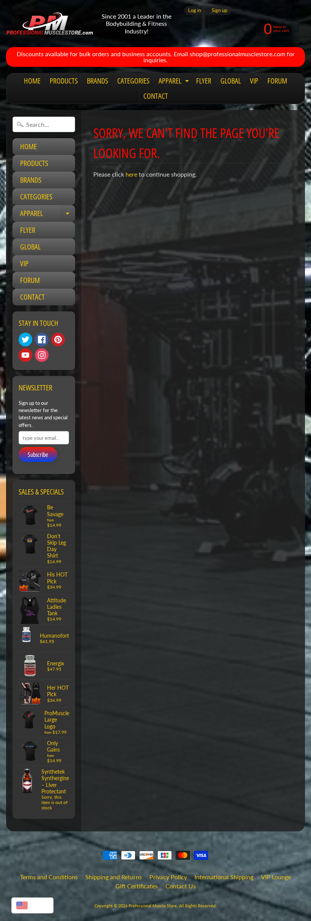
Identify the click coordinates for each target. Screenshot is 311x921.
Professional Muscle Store (153, 905)
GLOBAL (230, 81)
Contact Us (180, 885)
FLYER (203, 81)
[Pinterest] (58, 339)
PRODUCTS (64, 81)
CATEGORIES (133, 81)
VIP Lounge (276, 876)
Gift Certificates (136, 885)
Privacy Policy (168, 876)
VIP (254, 81)
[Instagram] (42, 355)
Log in (194, 10)
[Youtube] (25, 355)
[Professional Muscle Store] (49, 24)
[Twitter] (25, 339)
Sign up (219, 10)
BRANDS (97, 81)
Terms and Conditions (49, 876)
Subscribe (38, 454)
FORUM (277, 81)
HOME (32, 81)
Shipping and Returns (113, 876)
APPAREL (175, 82)
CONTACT (155, 96)
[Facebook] (42, 339)
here (131, 174)
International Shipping (224, 876)
